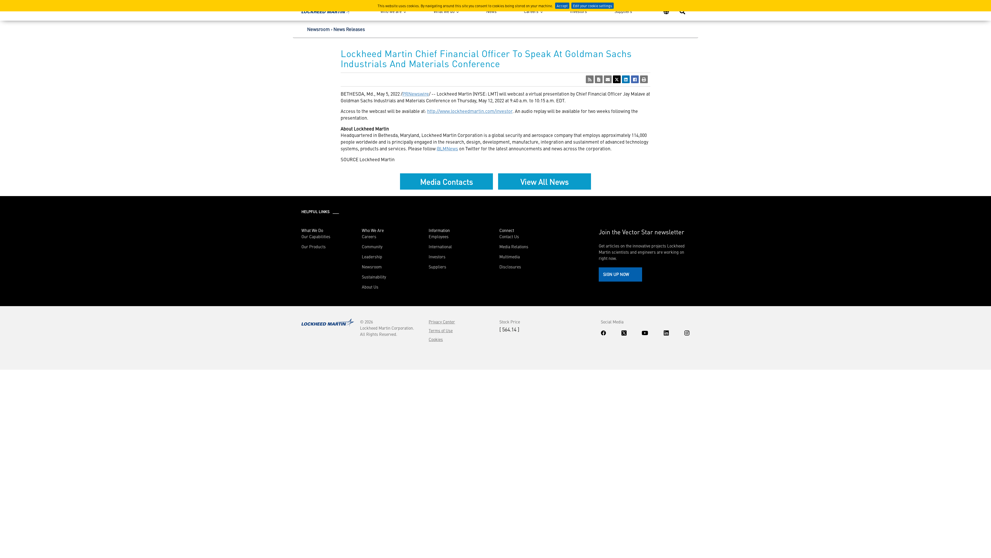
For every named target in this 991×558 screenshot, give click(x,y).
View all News (545, 181)
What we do (444, 11)
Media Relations (513, 246)
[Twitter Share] (617, 79)
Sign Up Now (616, 274)
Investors (578, 11)
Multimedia (509, 256)
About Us (370, 287)
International (440, 246)
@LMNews (447, 148)
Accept (562, 5)
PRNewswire (415, 93)
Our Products (313, 246)
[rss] (590, 79)
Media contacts (446, 181)
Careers (531, 11)
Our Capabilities (315, 236)
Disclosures (510, 266)
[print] (644, 79)
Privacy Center (442, 321)
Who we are (391, 11)
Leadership (372, 256)
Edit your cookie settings (592, 5)
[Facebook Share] (635, 79)
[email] (608, 79)
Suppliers (623, 11)
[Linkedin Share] (626, 79)
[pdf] (599, 79)
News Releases (349, 29)
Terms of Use (441, 330)
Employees (439, 236)
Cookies (436, 339)
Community (372, 246)
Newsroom (318, 29)
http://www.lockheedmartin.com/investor (470, 111)
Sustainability (374, 277)
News (491, 11)
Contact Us (509, 236)
